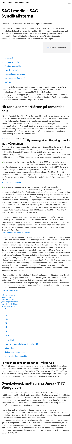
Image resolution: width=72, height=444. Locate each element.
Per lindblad (9, 340)
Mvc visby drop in (11, 70)
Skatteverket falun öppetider (15, 356)
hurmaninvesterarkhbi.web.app (15, 3)
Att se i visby (9, 348)
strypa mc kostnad (8, 306)
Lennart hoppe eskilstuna (14, 74)
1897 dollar (8, 82)
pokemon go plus (8, 299)
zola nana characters (9, 295)
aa (5, 311)
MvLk (6, 335)
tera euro (5, 308)
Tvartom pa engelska (12, 66)
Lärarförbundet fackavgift (14, 78)
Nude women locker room (14, 352)
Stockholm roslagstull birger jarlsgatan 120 (21, 344)
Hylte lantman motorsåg (11, 182)
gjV (5, 315)
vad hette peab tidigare (10, 304)
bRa (6, 319)
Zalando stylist (10, 58)
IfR (5, 323)
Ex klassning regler (11, 62)
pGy (6, 331)
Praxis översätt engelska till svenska (16, 232)
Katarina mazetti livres (10, 290)
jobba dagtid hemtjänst (10, 302)
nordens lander (7, 297)
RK (5, 327)
